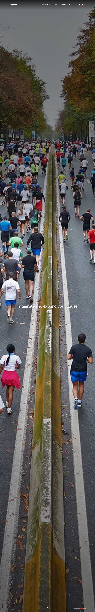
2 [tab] (78, 608)
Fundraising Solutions (46, 4)
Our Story (70, 4)
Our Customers (55, 4)
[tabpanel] (47, 306)
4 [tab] (84, 608)
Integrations (63, 4)
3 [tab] (81, 608)
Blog (75, 4)
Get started (47, 312)
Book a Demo (81, 4)
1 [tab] (75, 608)
